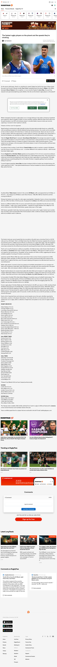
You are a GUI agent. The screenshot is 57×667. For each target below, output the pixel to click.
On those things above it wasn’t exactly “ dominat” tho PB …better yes (42, 583)
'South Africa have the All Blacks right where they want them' (13, 577)
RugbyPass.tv (17, 642)
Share (14, 81)
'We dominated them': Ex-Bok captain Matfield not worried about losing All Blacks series (42, 578)
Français (16, 662)
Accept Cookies (43, 107)
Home (4, 639)
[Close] (47, 99)
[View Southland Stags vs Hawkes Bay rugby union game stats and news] (13, 15)
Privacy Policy (28, 639)
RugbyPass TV (19, 9)
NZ (15, 659)
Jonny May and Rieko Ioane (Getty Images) (11, 76)
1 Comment (7, 81)
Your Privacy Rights (14, 107)
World (15, 656)
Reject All (32, 107)
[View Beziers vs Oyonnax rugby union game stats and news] (39, 15)
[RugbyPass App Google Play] (28, 626)
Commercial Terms (29, 648)
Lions (37, 244)
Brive (35, 201)
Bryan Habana (10, 90)
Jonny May (41, 90)
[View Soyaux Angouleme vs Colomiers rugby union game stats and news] (31, 15)
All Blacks (31, 193)
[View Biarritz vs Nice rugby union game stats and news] (22, 15)
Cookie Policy (28, 645)
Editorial (27, 659)
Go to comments (7, 595)
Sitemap (5, 653)
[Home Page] (7, 5)
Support (27, 653)
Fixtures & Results (9, 9)
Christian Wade (16, 154)
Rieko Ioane (13, 193)
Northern (16, 650)
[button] (55, 8)
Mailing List (16, 645)
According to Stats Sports (30, 138)
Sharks (29, 274)
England (7, 154)
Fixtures (4, 642)
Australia (11, 250)
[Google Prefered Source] (50, 81)
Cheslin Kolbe (28, 147)
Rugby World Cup (11, 138)
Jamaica (53, 406)
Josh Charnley (38, 274)
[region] (28, 105)
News (2, 9)
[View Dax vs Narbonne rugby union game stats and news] (48, 15)
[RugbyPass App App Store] (28, 622)
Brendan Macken (11, 155)
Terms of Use (28, 642)
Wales (45, 88)
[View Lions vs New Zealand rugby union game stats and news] (5, 15)
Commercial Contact (30, 656)
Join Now (16, 639)
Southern (16, 653)
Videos (4, 650)
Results (4, 645)
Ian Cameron (7, 41)
